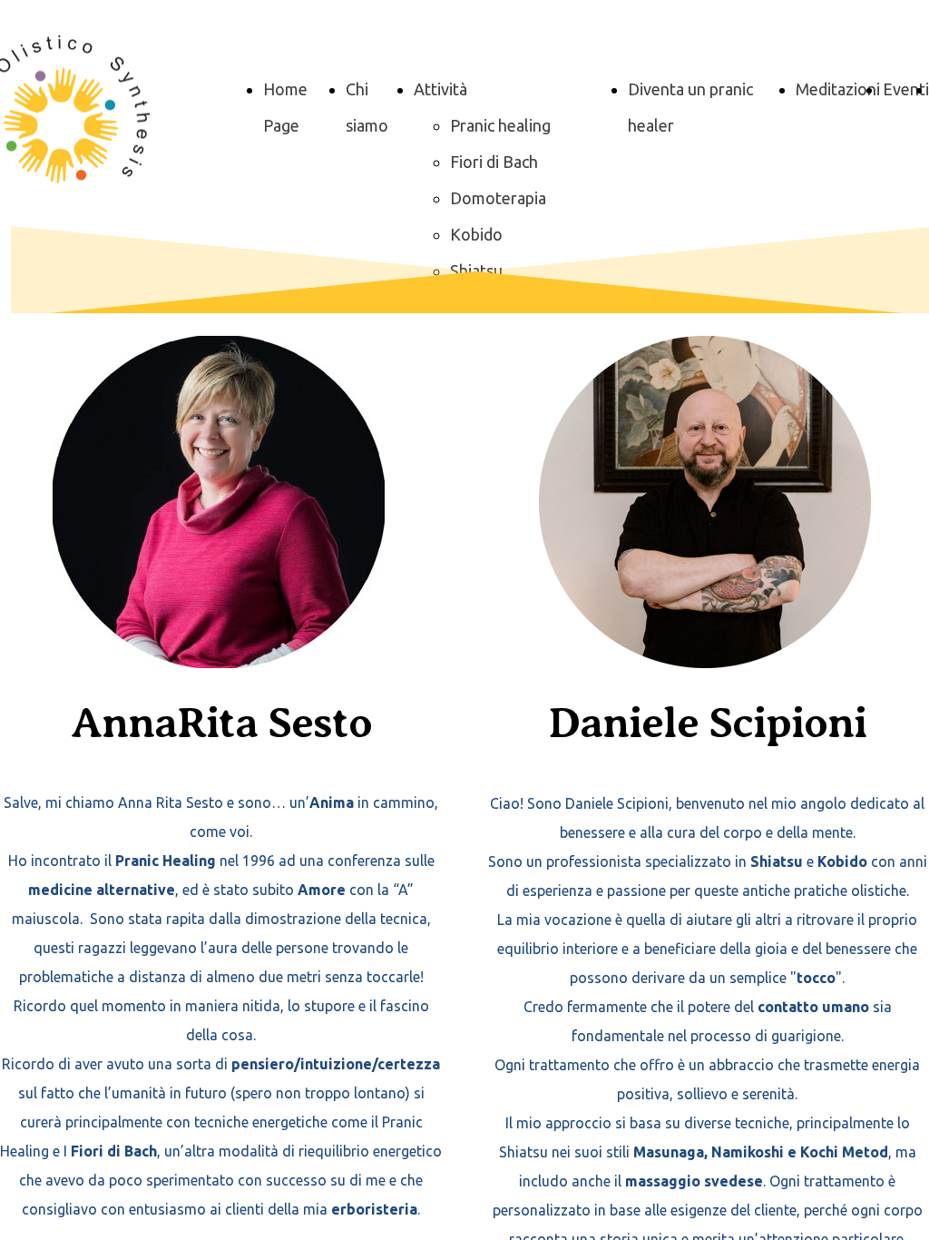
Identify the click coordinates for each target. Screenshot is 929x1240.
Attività (440, 89)
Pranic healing (500, 125)
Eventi (906, 89)
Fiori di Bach (494, 162)
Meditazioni (838, 89)
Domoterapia (498, 198)
